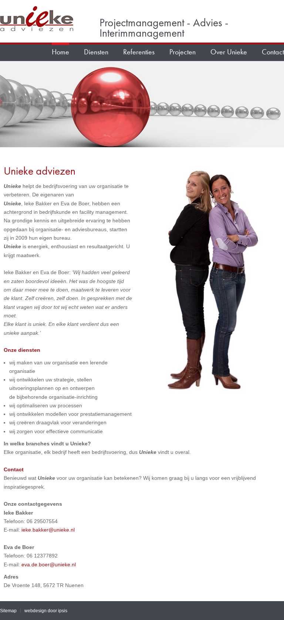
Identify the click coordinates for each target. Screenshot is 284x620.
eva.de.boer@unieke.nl (48, 564)
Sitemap (8, 610)
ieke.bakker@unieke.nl (47, 530)
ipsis (62, 610)
